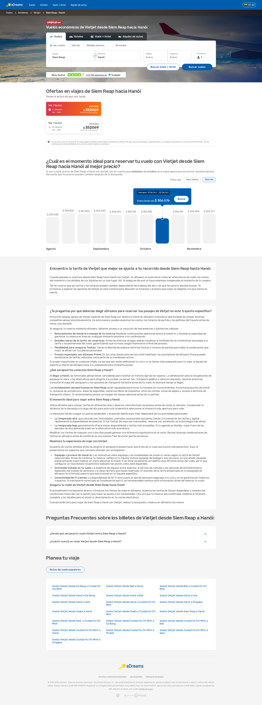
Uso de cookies (136, 677)
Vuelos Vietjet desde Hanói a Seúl (71, 602)
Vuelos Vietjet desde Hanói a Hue (178, 595)
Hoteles (44, 5)
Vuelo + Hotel (59, 5)
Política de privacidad (155, 677)
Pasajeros (201, 53)
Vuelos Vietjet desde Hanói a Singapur (181, 602)
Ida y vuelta (192, 179)
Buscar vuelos (197, 67)
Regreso (174, 54)
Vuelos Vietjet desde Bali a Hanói (124, 586)
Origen (55, 54)
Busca (181, 199)
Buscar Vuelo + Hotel (163, 67)
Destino (101, 54)
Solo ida (209, 179)
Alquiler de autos (79, 5)
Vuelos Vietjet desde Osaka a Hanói (72, 611)
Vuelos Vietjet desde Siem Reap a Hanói (182, 611)
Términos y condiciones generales (112, 677)
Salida (149, 54)
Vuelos (32, 5)
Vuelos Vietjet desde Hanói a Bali (124, 595)
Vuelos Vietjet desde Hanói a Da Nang (73, 595)
